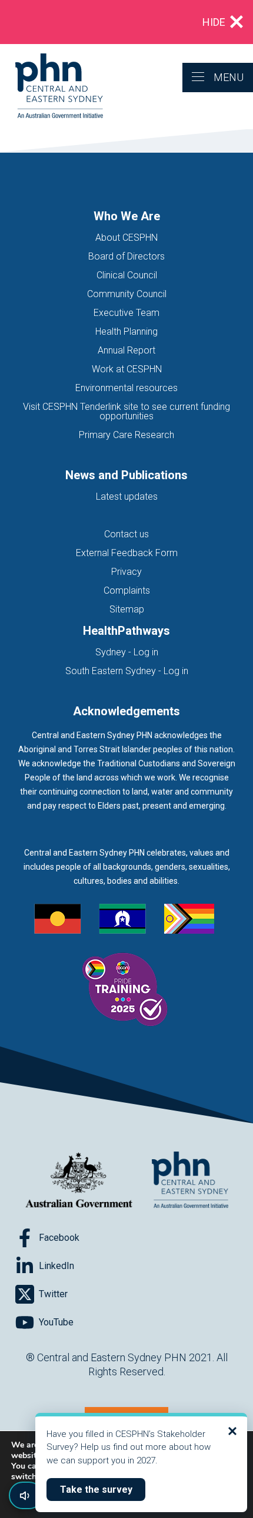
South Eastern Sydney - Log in (126, 670)
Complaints (127, 590)
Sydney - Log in (126, 652)
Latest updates (127, 496)
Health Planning (126, 331)
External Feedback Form (127, 552)
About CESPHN (126, 237)
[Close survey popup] (232, 1431)
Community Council (127, 293)
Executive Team (126, 312)
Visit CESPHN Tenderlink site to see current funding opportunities (126, 411)
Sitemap (126, 609)
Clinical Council (126, 275)
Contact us (126, 534)
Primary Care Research (126, 434)
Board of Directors (126, 256)
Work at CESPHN (127, 369)
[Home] (51, 86)
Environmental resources (126, 387)
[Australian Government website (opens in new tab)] (79, 1181)
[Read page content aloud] (26, 1495)
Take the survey (102, 1489)
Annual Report (126, 350)
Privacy (126, 571)
